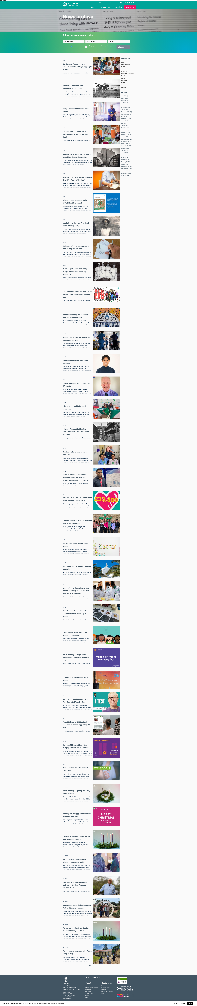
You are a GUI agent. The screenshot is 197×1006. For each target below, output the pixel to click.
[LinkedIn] (133, 2)
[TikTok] (131, 2)
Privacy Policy (60, 1003)
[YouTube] (129, 2)
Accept (190, 1003)
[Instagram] (127, 2)
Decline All (182, 1003)
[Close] (195, 1003)
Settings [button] (176, 1003)
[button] (100, 2)
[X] (123, 2)
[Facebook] (125, 2)
